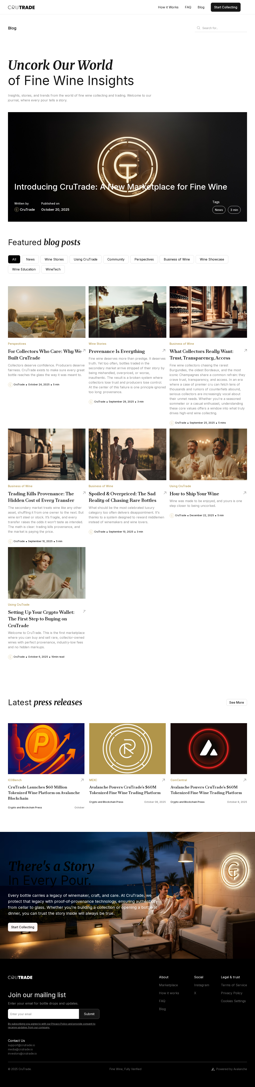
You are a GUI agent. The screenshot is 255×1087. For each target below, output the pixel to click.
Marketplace (168, 985)
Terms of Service (234, 985)
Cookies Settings (233, 1001)
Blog (162, 1009)
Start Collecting (225, 7)
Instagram (201, 985)
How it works (169, 993)
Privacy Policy (231, 993)
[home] (21, 7)
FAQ (162, 1001)
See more (236, 702)
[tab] (14, 259)
